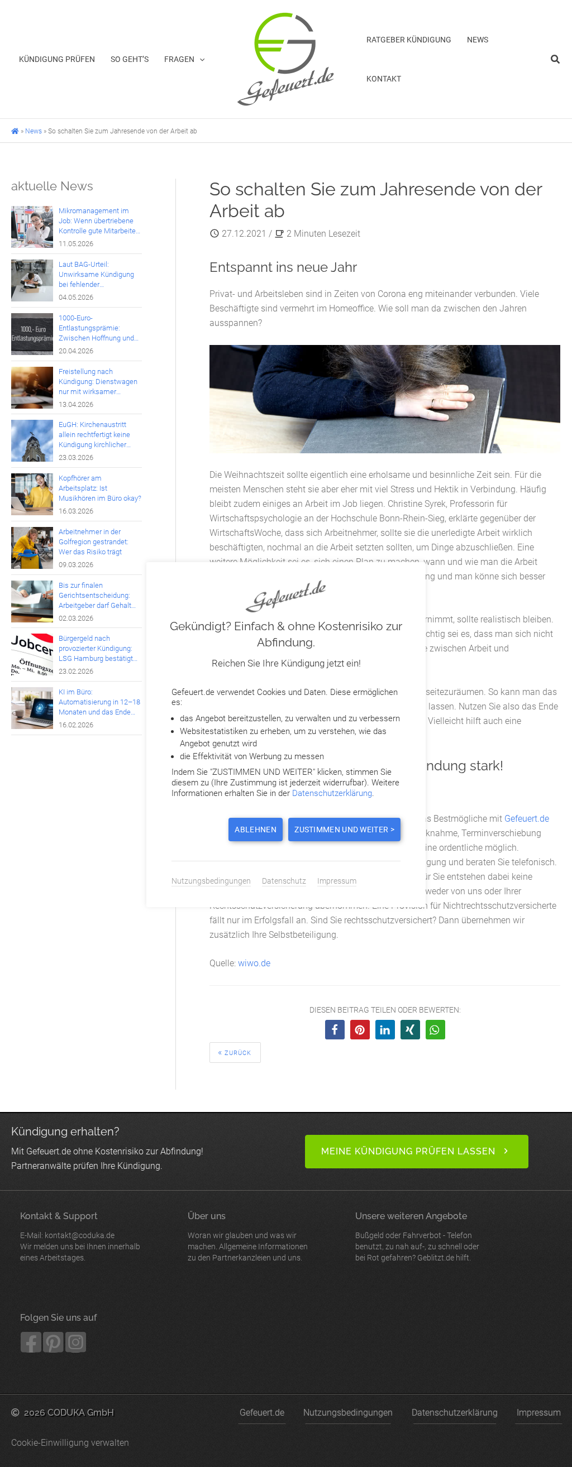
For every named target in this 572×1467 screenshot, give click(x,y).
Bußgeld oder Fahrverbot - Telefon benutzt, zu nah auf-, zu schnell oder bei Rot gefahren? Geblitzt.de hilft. (417, 1236)
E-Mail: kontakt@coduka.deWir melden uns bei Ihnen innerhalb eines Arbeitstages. (80, 1236)
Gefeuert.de (526, 818)
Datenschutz (284, 880)
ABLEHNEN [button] (255, 829)
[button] (199, 59)
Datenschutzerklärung (455, 1412)
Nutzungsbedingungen (348, 1412)
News (33, 131)
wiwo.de (254, 963)
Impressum (539, 1412)
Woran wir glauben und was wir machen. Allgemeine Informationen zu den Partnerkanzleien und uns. (248, 1236)
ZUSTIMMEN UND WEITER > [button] (344, 829)
